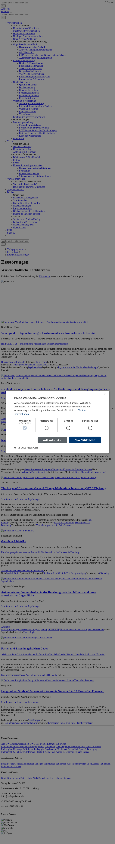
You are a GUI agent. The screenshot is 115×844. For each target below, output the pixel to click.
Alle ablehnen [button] (52, 439)
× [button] (104, 394)
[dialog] (57, 422)
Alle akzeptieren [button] (85, 439)
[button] (26, 447)
